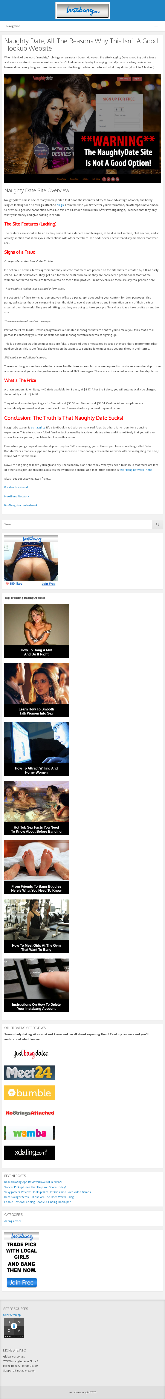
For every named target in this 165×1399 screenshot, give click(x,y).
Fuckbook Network (16, 487)
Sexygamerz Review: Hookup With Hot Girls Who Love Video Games (47, 1192)
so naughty (38, 427)
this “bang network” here (135, 470)
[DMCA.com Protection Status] (14, 1338)
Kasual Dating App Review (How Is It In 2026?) (33, 1182)
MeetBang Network (16, 496)
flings (60, 205)
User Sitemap (12, 1315)
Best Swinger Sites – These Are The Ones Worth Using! (39, 1197)
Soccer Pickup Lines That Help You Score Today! (35, 1187)
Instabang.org (82, 10)
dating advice (13, 1221)
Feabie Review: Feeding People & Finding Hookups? (37, 1202)
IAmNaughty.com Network (21, 505)
